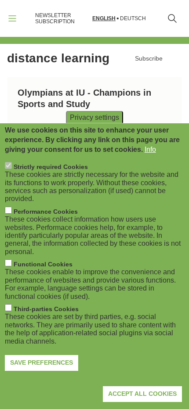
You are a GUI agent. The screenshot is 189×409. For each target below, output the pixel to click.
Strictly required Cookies (51, 166)
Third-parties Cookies (46, 308)
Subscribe (149, 58)
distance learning (58, 58)
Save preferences (41, 362)
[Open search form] (172, 18)
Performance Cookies (46, 211)
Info (150, 149)
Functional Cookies (43, 264)
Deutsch (133, 19)
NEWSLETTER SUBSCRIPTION (55, 18)
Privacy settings (94, 117)
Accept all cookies (142, 393)
